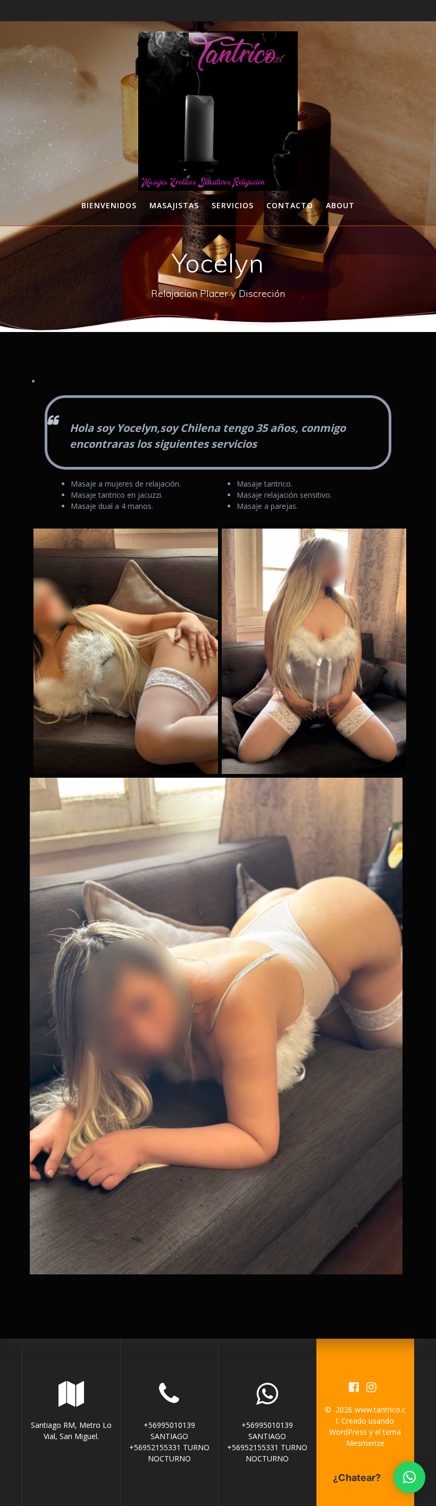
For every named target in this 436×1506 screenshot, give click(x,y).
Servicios (233, 205)
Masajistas (174, 205)
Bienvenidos (109, 205)
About (340, 205)
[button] (409, 1477)
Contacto (289, 205)
